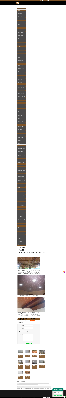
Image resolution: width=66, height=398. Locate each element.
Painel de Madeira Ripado (20, 126)
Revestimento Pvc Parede (21, 162)
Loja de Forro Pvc (20, 82)
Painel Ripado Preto (20, 143)
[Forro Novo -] (20, 2)
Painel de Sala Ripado (20, 129)
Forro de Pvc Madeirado (20, 35)
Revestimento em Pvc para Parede (21, 155)
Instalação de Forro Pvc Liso (21, 99)
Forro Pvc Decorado (20, 41)
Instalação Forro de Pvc (20, 121)
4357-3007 (42, 0)
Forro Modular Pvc (20, 24)
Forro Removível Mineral (20, 60)
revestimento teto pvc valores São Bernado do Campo (27, 377)
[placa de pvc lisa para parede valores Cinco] (20, 372)
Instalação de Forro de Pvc (21, 87)
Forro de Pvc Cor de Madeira (21, 68)
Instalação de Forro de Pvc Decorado (21, 91)
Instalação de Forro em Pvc (21, 93)
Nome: (23, 325)
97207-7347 (48, 0)
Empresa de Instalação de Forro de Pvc (21, 113)
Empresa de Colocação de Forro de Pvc (21, 111)
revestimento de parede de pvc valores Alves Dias (20, 356)
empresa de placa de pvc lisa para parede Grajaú (42, 356)
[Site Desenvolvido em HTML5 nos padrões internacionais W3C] (44, 397)
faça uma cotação (33, 320)
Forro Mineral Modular (20, 16)
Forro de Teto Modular (20, 49)
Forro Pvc (18, 27)
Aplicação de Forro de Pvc (21, 104)
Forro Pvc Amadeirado (20, 71)
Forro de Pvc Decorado (20, 32)
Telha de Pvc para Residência (21, 202)
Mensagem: (21, 334)
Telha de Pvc (19, 187)
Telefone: (23, 328)
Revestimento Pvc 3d (20, 159)
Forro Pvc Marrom (20, 79)
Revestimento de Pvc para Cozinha (21, 172)
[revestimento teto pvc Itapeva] (35, 352)
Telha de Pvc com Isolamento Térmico (21, 195)
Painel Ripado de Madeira (20, 134)
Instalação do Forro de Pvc (21, 101)
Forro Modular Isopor (20, 21)
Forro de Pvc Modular (20, 13)
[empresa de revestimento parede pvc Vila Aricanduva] (20, 362)
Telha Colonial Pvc (20, 208)
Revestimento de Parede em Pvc (21, 148)
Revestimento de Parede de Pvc (21, 170)
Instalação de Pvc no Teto (20, 118)
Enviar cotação (29, 343)
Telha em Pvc (19, 213)
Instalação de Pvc (20, 115)
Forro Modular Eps (20, 57)
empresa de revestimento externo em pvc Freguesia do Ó (35, 366)
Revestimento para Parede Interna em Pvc (21, 180)
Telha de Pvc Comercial (20, 197)
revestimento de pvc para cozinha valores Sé (42, 366)
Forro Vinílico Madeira (20, 230)
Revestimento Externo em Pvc (21, 176)
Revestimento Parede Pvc (21, 182)
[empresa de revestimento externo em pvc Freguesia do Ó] (35, 362)
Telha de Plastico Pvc (20, 190)
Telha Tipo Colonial (20, 222)
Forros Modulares (19, 46)
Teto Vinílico (19, 238)
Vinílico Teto (19, 244)
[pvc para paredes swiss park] (27, 352)
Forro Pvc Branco (20, 38)
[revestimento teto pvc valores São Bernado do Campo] (27, 372)
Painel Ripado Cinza (20, 132)
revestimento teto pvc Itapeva (35, 356)
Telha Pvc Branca (20, 216)
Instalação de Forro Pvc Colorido (21, 96)
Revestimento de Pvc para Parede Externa (21, 174)
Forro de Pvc (19, 29)
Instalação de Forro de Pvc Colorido (21, 89)
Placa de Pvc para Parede (20, 167)
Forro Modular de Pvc (20, 19)
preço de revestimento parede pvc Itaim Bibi (28, 366)
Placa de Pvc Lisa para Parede (21, 165)
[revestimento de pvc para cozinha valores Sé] (42, 362)
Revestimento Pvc (20, 157)
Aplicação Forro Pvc (20, 107)
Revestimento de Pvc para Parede (21, 153)
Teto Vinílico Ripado (20, 241)
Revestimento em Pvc (20, 145)
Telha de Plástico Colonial (20, 210)
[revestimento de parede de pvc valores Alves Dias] (20, 352)
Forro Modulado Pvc (20, 54)
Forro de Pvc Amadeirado (20, 65)
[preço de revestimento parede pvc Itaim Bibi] (27, 362)
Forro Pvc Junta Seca (20, 74)
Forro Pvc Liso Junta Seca (21, 76)
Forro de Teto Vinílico (20, 227)
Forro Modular (19, 10)
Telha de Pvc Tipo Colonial (21, 205)
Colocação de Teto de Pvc (20, 109)
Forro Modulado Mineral (20, 52)
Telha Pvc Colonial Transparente (21, 219)
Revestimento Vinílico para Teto (21, 235)
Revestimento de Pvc (20, 151)
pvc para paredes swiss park (28, 356)
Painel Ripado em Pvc (20, 137)
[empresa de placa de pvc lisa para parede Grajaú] (42, 352)
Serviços (21, 8)
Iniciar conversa (58, 395)
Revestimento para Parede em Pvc (21, 178)
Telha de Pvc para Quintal (21, 200)
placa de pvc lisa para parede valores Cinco (20, 377)
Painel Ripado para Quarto (21, 140)
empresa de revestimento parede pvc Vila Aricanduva (20, 366)
